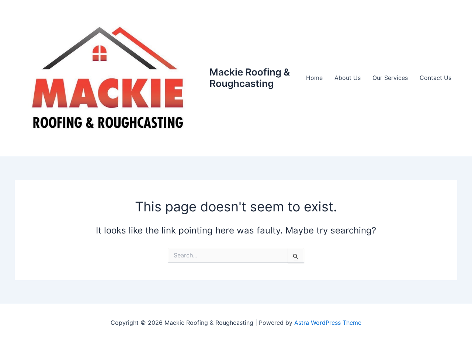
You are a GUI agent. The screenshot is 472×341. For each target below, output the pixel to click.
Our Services (390, 77)
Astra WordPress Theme (327, 322)
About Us (347, 77)
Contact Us (435, 77)
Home (314, 77)
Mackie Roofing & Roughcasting (249, 77)
